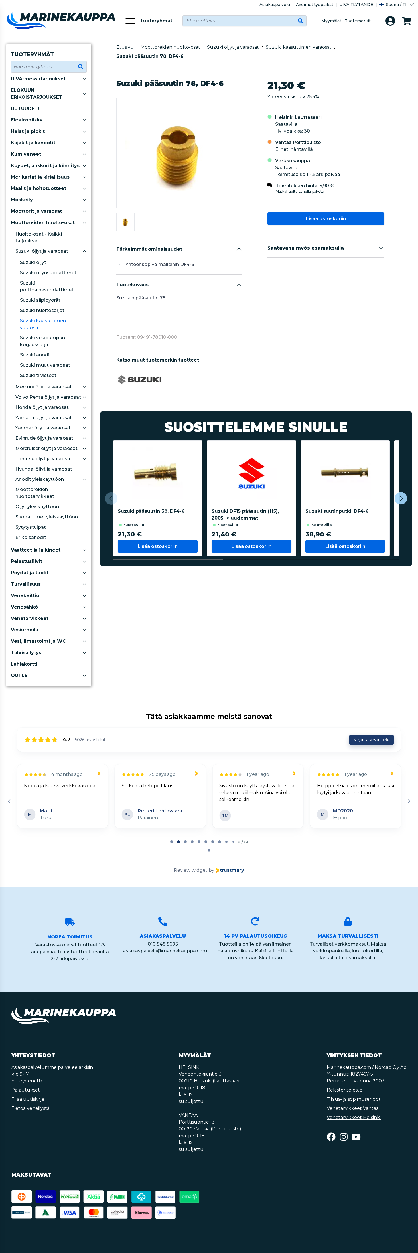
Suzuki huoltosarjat (42, 310)
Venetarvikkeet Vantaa (353, 1108)
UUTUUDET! (25, 108)
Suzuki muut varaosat (45, 365)
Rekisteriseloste (344, 1090)
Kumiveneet (26, 154)
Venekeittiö (25, 595)
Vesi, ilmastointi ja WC (38, 641)
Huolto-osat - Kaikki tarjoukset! (38, 237)
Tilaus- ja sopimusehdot (354, 1099)
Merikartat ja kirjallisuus (40, 177)
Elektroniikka (27, 120)
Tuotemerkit (358, 20)
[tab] (171, 841)
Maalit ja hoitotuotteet (38, 188)
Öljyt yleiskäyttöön (37, 506)
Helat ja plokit (28, 131)
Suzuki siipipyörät (40, 300)
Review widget (191, 870)
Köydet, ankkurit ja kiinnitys (45, 165)
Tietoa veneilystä (30, 1108)
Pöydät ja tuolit (29, 572)
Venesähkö (24, 607)
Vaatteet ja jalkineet (35, 550)
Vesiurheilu (24, 629)
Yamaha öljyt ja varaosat (43, 417)
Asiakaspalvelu (274, 4)
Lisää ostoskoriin (326, 218)
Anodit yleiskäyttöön (39, 479)
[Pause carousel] (209, 850)
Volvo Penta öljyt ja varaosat (48, 397)
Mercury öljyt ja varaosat (43, 387)
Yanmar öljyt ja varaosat (43, 428)
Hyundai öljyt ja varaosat (43, 469)
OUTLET (21, 675)
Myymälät (331, 20)
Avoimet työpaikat (314, 4)
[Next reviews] (408, 801)
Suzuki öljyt (33, 262)
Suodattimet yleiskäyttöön (46, 517)
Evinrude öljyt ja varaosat (44, 438)
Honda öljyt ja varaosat (42, 407)
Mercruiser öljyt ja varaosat (46, 448)
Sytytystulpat (30, 527)
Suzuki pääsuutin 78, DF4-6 (150, 56)
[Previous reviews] (9, 801)
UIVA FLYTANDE (356, 4)
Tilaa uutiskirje (27, 1099)
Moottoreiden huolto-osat (43, 222)
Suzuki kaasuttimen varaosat (43, 324)
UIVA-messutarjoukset (38, 79)
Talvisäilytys (26, 652)
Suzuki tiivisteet (38, 375)
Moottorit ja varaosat (36, 211)
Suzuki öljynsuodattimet (48, 272)
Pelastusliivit (26, 561)
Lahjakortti (24, 664)
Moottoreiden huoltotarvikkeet (34, 493)
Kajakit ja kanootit (33, 142)
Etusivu (125, 47)
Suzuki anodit (35, 355)
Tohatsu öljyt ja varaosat (43, 458)
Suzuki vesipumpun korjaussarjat (42, 341)
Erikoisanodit (30, 537)
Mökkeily (22, 199)
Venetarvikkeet (29, 618)
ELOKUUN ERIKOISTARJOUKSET (36, 94)
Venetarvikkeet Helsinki (354, 1117)
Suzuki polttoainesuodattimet (47, 286)
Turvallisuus (26, 584)
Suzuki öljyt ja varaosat (41, 251)
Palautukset (25, 1090)
